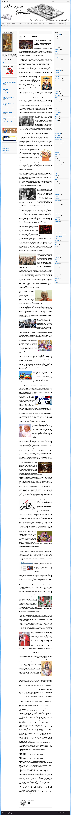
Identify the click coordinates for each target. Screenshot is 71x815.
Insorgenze (56, 154)
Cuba (55, 84)
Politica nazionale (57, 213)
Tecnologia (56, 267)
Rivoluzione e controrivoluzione (60, 234)
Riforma (56, 229)
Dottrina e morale (58, 99)
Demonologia (57, 93)
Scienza (56, 246)
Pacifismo (56, 202)
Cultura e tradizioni (58, 87)
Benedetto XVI (57, 49)
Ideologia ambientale (58, 139)
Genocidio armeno (58, 133)
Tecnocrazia (57, 265)
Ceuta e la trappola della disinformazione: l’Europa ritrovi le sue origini (9, 88)
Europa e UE (57, 118)
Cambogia (56, 57)
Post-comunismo (57, 215)
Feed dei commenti (5, 150)
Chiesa (56, 61)
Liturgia (56, 179)
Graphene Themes (11, 813)
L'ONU (56, 173)
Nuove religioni (57, 198)
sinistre (56, 253)
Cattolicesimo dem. (58, 59)
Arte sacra (56, 47)
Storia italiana (57, 263)
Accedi (3, 146)
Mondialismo (57, 187)
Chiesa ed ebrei (57, 63)
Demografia (57, 91)
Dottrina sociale (57, 101)
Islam (55, 158)
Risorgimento (57, 232)
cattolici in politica (23, 796)
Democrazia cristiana (58, 89)
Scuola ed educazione (58, 248)
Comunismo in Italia (58, 70)
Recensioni (56, 225)
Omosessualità (57, 200)
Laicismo (56, 175)
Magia (56, 181)
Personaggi (56, 206)
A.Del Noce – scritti (58, 34)
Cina (55, 66)
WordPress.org (5, 152)
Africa (56, 38)
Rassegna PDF (62, 23)
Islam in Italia (57, 166)
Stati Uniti (56, 259)
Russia (56, 238)
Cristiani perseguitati (58, 80)
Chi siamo (8, 23)
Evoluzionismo (57, 122)
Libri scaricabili (34, 23)
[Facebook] (5, 1)
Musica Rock (57, 192)
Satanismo (56, 244)
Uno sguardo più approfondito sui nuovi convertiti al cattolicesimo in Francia (9, 82)
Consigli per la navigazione (17, 23)
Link (40, 23)
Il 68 (55, 145)
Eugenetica (56, 116)
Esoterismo (56, 114)
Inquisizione (57, 152)
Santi (55, 242)
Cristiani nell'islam (58, 78)
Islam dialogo (57, 160)
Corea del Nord (57, 72)
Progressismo (57, 217)
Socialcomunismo (57, 255)
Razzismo (56, 223)
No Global (56, 196)
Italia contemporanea (58, 171)
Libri (55, 177)
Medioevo (56, 185)
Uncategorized (57, 274)
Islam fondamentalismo (59, 162)
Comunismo (57, 68)
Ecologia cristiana (58, 108)
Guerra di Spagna (57, 137)
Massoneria (57, 183)
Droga (56, 103)
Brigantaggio (57, 53)
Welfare (56, 282)
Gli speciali (27, 23)
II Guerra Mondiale (58, 143)
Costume (56, 74)
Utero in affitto (57, 278)
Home (3, 23)
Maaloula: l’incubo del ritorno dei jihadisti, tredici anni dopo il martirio (9, 103)
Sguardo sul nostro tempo (59, 250)
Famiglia (56, 124)
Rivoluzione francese (58, 236)
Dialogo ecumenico (58, 95)
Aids (55, 40)
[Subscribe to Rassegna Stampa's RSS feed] (2, 1)
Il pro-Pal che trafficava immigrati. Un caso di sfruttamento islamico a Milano (9, 117)
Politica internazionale (58, 211)
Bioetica (56, 51)
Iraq (55, 156)
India (55, 150)
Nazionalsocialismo (58, 194)
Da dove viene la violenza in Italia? (9, 112)
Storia (56, 261)
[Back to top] (68, 812)
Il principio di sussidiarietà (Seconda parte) (44, 32)
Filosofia (56, 129)
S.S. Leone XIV (57, 240)
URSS (55, 276)
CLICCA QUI (4, 62)
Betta (22, 32)
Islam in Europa (57, 164)
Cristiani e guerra (57, 76)
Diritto (56, 97)
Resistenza (56, 227)
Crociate (56, 82)
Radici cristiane (57, 221)
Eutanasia (56, 120)
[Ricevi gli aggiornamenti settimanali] (7, 1)
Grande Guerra (57, 135)
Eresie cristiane (57, 112)
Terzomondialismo (58, 269)
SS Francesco (57, 257)
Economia (56, 110)
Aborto (56, 36)
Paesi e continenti (58, 204)
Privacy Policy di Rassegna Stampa (50, 23)
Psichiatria (56, 219)
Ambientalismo (57, 45)
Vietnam (56, 280)
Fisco (55, 131)
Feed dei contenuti (5, 148)
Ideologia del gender (58, 141)
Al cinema (56, 42)
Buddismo (56, 55)
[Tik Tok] (4, 1)
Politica (56, 208)
